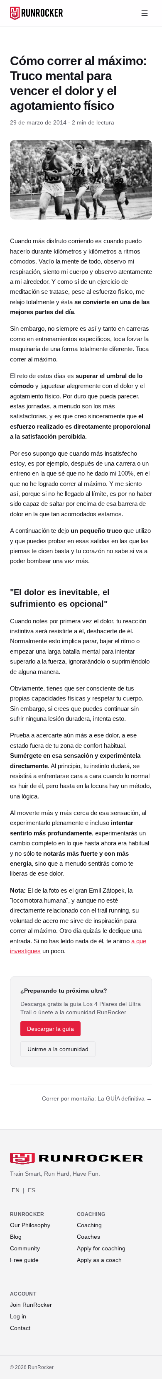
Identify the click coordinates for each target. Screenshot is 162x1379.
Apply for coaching (101, 1248)
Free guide (24, 1260)
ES (31, 1190)
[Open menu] (144, 13)
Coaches (88, 1236)
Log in (18, 1316)
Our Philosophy (30, 1225)
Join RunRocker (31, 1304)
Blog (16, 1236)
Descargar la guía (50, 1028)
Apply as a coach (99, 1260)
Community (25, 1248)
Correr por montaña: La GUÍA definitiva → (97, 1098)
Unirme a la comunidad (57, 1049)
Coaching (89, 1225)
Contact (20, 1328)
